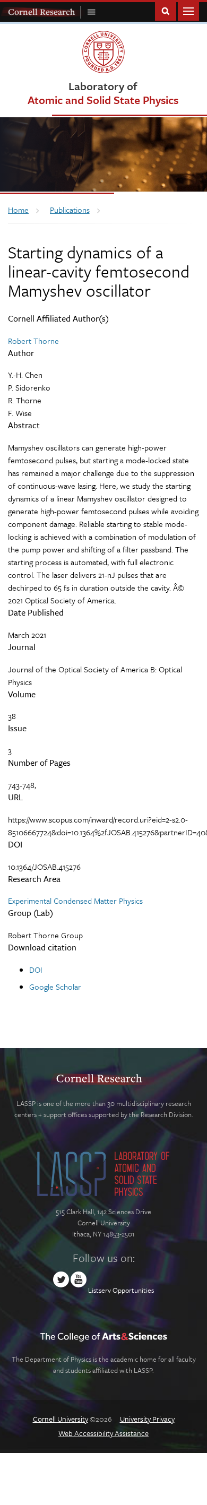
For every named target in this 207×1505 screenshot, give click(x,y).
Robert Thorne (33, 341)
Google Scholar (55, 986)
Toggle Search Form (165, 10)
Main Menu (188, 10)
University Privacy (147, 1418)
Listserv (99, 1290)
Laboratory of (103, 92)
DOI (35, 969)
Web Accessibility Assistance (103, 1433)
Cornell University (60, 1418)
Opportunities (133, 1290)
